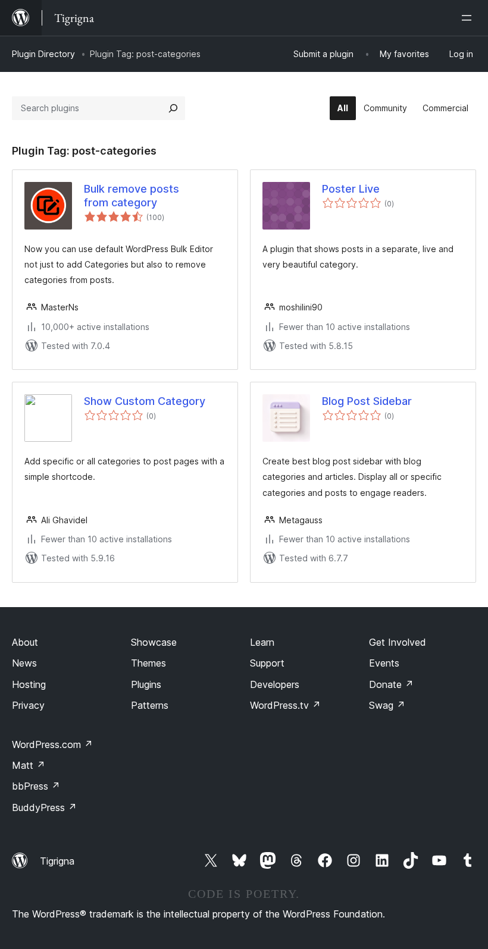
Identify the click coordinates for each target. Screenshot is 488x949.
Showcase (154, 642)
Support (267, 663)
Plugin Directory (43, 54)
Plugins (146, 684)
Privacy (28, 705)
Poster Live (351, 189)
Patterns (149, 705)
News (24, 663)
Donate (391, 684)
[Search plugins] (173, 108)
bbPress (36, 786)
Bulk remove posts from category (131, 196)
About (25, 642)
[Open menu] (469, 18)
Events (384, 663)
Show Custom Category (144, 401)
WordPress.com (52, 744)
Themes (148, 663)
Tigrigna (57, 861)
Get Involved (397, 642)
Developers (274, 684)
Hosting (29, 684)
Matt (28, 765)
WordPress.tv (285, 705)
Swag (387, 705)
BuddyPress (44, 807)
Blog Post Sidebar (367, 401)
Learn (262, 642)
